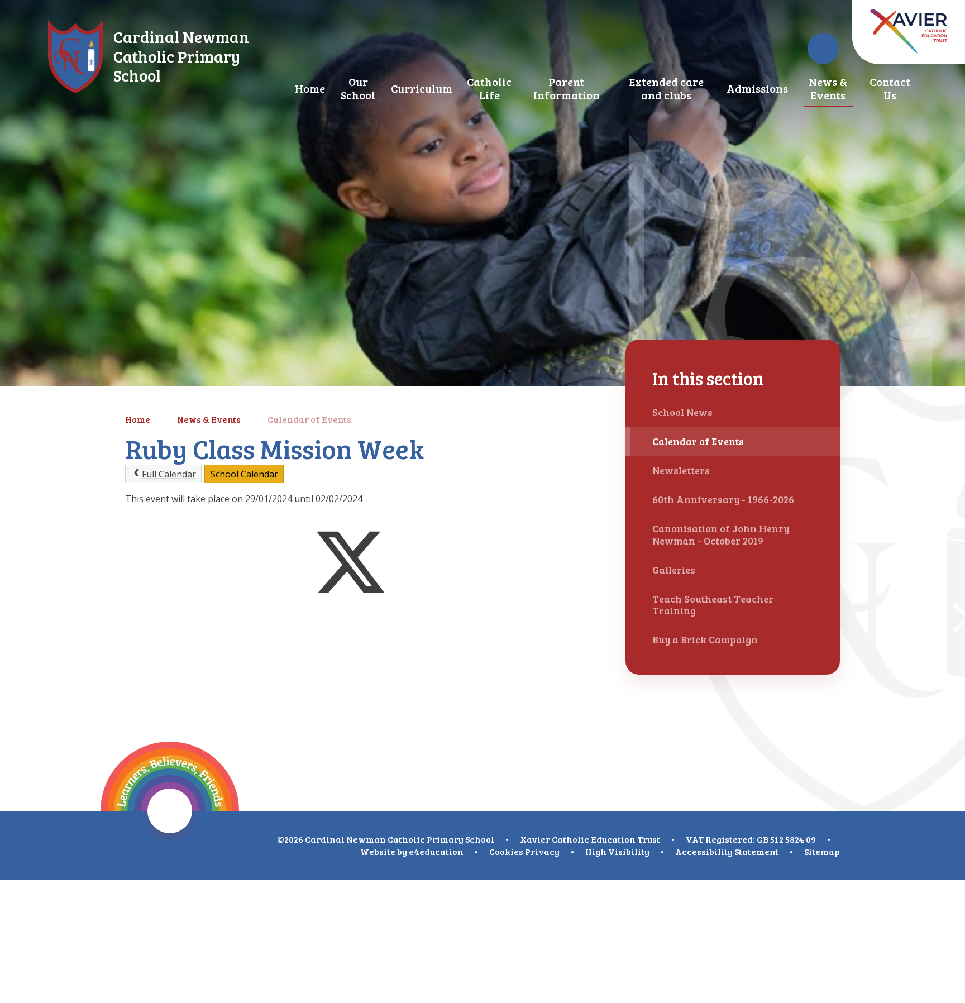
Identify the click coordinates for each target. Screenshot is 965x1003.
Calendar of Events (309, 419)
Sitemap (822, 851)
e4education (436, 851)
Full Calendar (169, 474)
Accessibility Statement (726, 851)
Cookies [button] (506, 851)
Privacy (542, 851)
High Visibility (617, 851)
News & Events (209, 419)
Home (137, 419)
